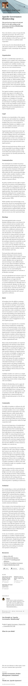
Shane (14, 611)
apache (3, 612)
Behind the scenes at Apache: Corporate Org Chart (19, 578)
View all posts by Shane (11, 606)
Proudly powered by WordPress (8, 684)
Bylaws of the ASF (8, 556)
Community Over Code (11, 10)
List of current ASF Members (11, 558)
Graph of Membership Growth (11, 564)
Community (20, 611)
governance (8, 612)
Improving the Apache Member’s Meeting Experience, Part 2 (7, 578)
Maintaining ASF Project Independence (7, 585)
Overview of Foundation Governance (13, 563)
